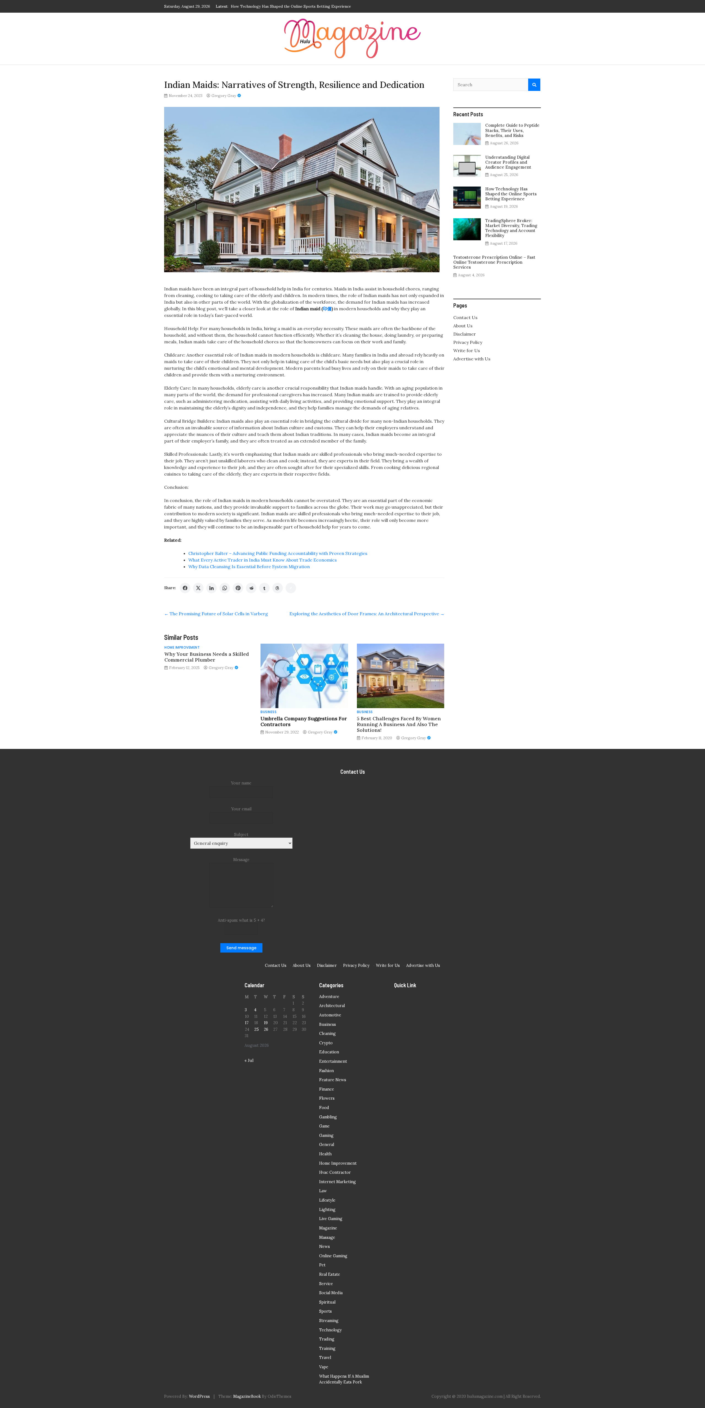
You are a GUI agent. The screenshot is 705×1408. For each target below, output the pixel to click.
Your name (241, 783)
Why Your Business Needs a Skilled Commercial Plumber (206, 657)
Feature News (332, 1079)
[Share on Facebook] (185, 588)
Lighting (327, 1209)
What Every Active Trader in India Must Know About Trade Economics (262, 560)
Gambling (328, 1117)
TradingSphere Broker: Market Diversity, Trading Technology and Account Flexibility (306, 6)
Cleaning (327, 1033)
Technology (330, 1330)
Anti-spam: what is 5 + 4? (241, 920)
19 (266, 1022)
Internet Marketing (337, 1181)
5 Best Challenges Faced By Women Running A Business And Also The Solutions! (399, 724)
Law (323, 1190)
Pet (322, 1265)
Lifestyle (327, 1200)
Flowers (327, 1098)
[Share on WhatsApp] (224, 588)
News (324, 1246)
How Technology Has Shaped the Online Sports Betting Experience (511, 193)
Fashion (326, 1070)
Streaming (328, 1320)
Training (327, 1348)
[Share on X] (198, 588)
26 (266, 1029)
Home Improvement (182, 647)
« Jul (249, 1060)
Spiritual (327, 1302)
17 (247, 1022)
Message (241, 859)
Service (326, 1283)
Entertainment (333, 1061)
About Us (463, 325)
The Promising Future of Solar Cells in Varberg (216, 613)
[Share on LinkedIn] (211, 588)
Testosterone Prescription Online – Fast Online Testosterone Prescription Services (494, 262)
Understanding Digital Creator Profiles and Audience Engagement (508, 162)
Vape (323, 1366)
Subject (241, 834)
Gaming (326, 1135)
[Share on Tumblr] (264, 588)
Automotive (330, 1015)
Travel (325, 1357)
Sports (325, 1311)
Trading (326, 1339)
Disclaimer (464, 334)
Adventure (329, 996)
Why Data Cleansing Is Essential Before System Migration (249, 566)
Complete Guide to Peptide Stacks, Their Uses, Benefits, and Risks (512, 130)
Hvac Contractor (335, 1172)
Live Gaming (330, 1218)
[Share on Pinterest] (238, 588)
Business (268, 712)
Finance (326, 1089)
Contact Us (465, 317)
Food (324, 1107)
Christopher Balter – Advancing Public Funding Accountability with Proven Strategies (277, 553)
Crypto (326, 1042)
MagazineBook (247, 1396)
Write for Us (466, 350)
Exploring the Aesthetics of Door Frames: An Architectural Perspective (366, 613)
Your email (241, 809)
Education (329, 1052)
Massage (327, 1237)
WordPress (199, 1396)
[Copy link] (291, 588)
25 (256, 1029)
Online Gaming (333, 1255)
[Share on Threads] (277, 588)
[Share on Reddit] (251, 588)
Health (325, 1153)
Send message (241, 948)
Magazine (328, 1228)
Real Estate (329, 1274)
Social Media (331, 1292)
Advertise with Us (471, 359)
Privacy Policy (467, 342)
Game (324, 1126)
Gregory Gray (224, 95)
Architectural (332, 1005)
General (326, 1144)
